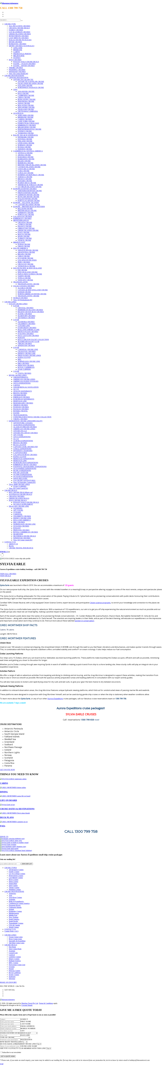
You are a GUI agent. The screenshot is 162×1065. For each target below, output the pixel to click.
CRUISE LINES (10, 935)
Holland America (15, 961)
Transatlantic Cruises (16, 923)
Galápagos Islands (15, 907)
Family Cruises (14, 872)
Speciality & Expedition (17, 941)
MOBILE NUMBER (27, 1028)
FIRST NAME (25, 1021)
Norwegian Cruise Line (17, 965)
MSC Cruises (13, 963)
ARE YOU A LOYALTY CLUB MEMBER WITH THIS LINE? (23, 1048)
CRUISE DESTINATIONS (14, 891)
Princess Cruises (14, 971)
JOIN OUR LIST (27, 864)
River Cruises (13, 880)
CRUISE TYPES (10, 868)
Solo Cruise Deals (15, 949)
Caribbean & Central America (19, 903)
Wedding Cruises (15, 889)
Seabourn (12, 977)
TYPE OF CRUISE (7, 1037)
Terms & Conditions (46, 1003)
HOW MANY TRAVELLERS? (11, 1042)
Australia (12, 899)
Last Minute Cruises (16, 878)
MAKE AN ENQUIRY (8, 982)
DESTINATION (26, 1040)
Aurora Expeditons (55, 698)
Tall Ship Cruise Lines (16, 943)
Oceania (12, 967)
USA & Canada (14, 925)
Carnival (12, 955)
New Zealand (13, 917)
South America (14, 919)
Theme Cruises (14, 887)
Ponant (11, 969)
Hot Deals (12, 947)
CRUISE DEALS (10, 945)
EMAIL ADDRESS (27, 1026)
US (4, 552)
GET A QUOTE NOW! (8, 1056)
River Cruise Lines (15, 939)
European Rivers (14, 905)
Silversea (12, 979)
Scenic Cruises (14, 975)
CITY (22, 1031)
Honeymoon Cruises (16, 876)
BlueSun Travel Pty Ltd (29, 1003)
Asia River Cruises (15, 897)
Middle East (13, 915)
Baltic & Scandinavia (16, 901)
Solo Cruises (13, 885)
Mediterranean (14, 913)
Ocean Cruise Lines (16, 937)
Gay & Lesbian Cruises (17, 874)
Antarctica (12, 893)
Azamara (12, 951)
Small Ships (13, 884)
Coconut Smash (26, 1005)
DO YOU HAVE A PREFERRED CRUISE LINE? (18, 1044)
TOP (1, 1064)
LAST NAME (25, 1024)
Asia (10, 895)
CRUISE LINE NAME (28, 1046)
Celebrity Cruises (15, 957)
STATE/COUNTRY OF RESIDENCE (13, 1033)
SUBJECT (24, 1019)
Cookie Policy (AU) (11, 931)
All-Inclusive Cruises (16, 870)
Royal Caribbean (15, 973)
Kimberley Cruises (15, 911)
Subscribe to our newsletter (11, 1052)
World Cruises (14, 927)
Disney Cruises (14, 959)
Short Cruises (13, 882)
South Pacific (13, 921)
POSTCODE (25, 1035)
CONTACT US (10, 929)
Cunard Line (13, 953)
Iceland (11, 909)
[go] (22, 20)
